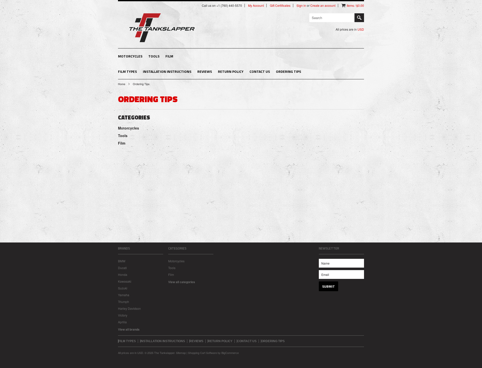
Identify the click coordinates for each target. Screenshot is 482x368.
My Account (256, 5)
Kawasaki (124, 281)
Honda (122, 274)
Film (169, 56)
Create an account (322, 5)
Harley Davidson (129, 308)
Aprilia (122, 322)
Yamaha (123, 295)
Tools (153, 56)
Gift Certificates (280, 5)
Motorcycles (130, 56)
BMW (121, 261)
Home (121, 84)
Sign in (301, 5)
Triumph (123, 301)
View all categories (181, 282)
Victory (122, 315)
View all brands (129, 329)
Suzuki (122, 288)
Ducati (122, 268)
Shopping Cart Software (202, 353)
